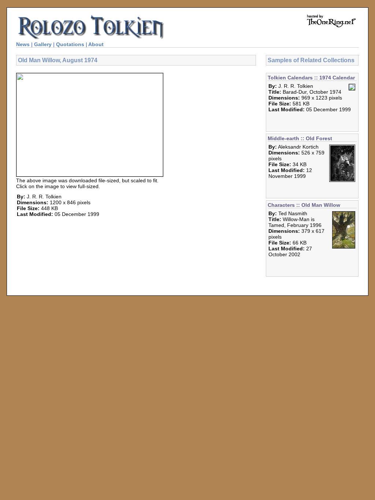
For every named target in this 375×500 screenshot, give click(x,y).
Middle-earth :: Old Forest (300, 138)
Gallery (43, 44)
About (96, 44)
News (23, 44)
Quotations (70, 44)
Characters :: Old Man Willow (304, 205)
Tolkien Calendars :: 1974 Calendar (311, 78)
